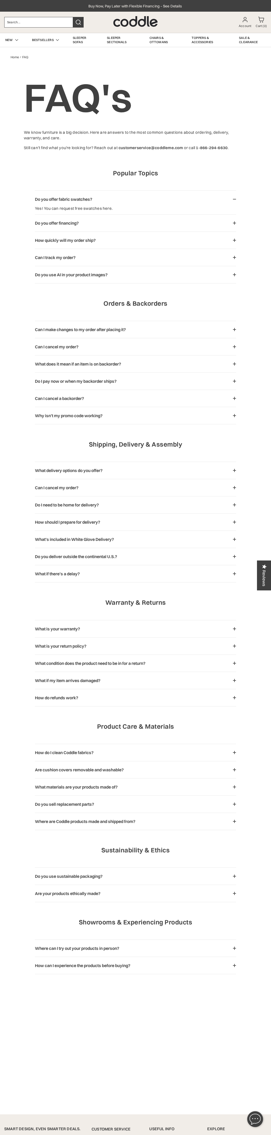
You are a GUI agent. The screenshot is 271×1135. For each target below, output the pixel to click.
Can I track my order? (55, 257)
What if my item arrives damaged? (68, 680)
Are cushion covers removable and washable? (79, 769)
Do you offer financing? (57, 223)
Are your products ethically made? (68, 893)
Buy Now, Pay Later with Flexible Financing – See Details (135, 6)
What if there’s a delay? (57, 573)
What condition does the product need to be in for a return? (90, 663)
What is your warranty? (57, 628)
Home (15, 57)
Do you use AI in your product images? (71, 274)
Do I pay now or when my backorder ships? (76, 381)
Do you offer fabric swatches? (63, 199)
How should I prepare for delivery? (67, 522)
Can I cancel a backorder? (59, 398)
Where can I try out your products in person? (77, 948)
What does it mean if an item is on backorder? (78, 364)
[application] (255, 1119)
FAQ (25, 57)
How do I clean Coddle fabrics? (64, 752)
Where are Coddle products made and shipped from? (85, 821)
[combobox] (38, 22)
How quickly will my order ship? (65, 240)
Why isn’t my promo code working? (69, 415)
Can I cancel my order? (57, 346)
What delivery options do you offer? (69, 470)
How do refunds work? (56, 697)
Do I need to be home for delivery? (67, 505)
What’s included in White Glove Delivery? (74, 539)
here (107, 208)
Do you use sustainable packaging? (69, 876)
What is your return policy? (61, 646)
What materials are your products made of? (76, 787)
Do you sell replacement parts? (64, 804)
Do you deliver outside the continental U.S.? (76, 556)
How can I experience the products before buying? (82, 965)
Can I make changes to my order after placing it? (80, 329)
